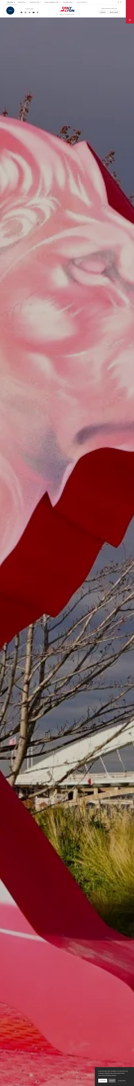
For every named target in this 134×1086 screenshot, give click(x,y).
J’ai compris (103, 1080)
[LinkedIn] (29, 12)
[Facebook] (21, 12)
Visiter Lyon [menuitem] (21, 2)
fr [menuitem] (118, 2)
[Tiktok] (37, 12)
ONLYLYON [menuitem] (10, 2)
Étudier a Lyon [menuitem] (67, 2)
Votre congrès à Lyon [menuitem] (51, 2)
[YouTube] (33, 12)
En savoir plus (121, 1080)
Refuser (112, 1080)
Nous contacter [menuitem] (81, 2)
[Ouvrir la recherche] (130, 11)
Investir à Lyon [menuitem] (34, 2)
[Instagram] (25, 12)
